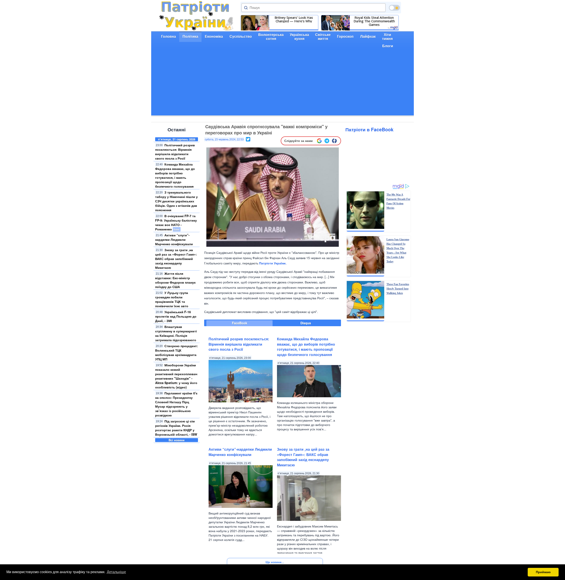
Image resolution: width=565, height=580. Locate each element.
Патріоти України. (272, 263)
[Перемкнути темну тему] (394, 8)
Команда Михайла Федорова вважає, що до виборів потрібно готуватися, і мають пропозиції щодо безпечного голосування (175, 175)
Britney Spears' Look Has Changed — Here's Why (294, 19)
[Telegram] (327, 141)
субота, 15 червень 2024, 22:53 (224, 139)
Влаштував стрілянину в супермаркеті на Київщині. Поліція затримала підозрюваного (176, 333)
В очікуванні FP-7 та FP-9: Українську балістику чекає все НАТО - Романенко (176, 222)
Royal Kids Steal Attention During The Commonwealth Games (374, 21)
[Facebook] (334, 141)
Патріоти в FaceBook (369, 129)
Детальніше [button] (116, 572)
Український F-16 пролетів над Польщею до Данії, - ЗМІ (175, 316)
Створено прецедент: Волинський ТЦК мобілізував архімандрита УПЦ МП (176, 352)
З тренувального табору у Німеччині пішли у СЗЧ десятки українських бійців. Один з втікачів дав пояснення (176, 201)
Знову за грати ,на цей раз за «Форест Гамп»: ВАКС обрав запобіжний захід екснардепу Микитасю (176, 259)
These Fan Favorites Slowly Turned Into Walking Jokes (397, 289)
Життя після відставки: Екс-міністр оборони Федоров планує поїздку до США (175, 280)
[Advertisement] (282, 84)
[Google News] (319, 141)
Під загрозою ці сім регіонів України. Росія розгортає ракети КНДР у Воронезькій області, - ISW (176, 428)
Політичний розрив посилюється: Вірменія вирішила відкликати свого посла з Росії (175, 151)
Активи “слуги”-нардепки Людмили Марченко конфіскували (174, 239)
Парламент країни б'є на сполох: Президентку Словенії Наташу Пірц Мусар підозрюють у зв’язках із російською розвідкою (176, 404)
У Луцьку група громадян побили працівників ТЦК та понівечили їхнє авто (171, 299)
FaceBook (239, 323)
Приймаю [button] (543, 572)
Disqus (305, 323)
